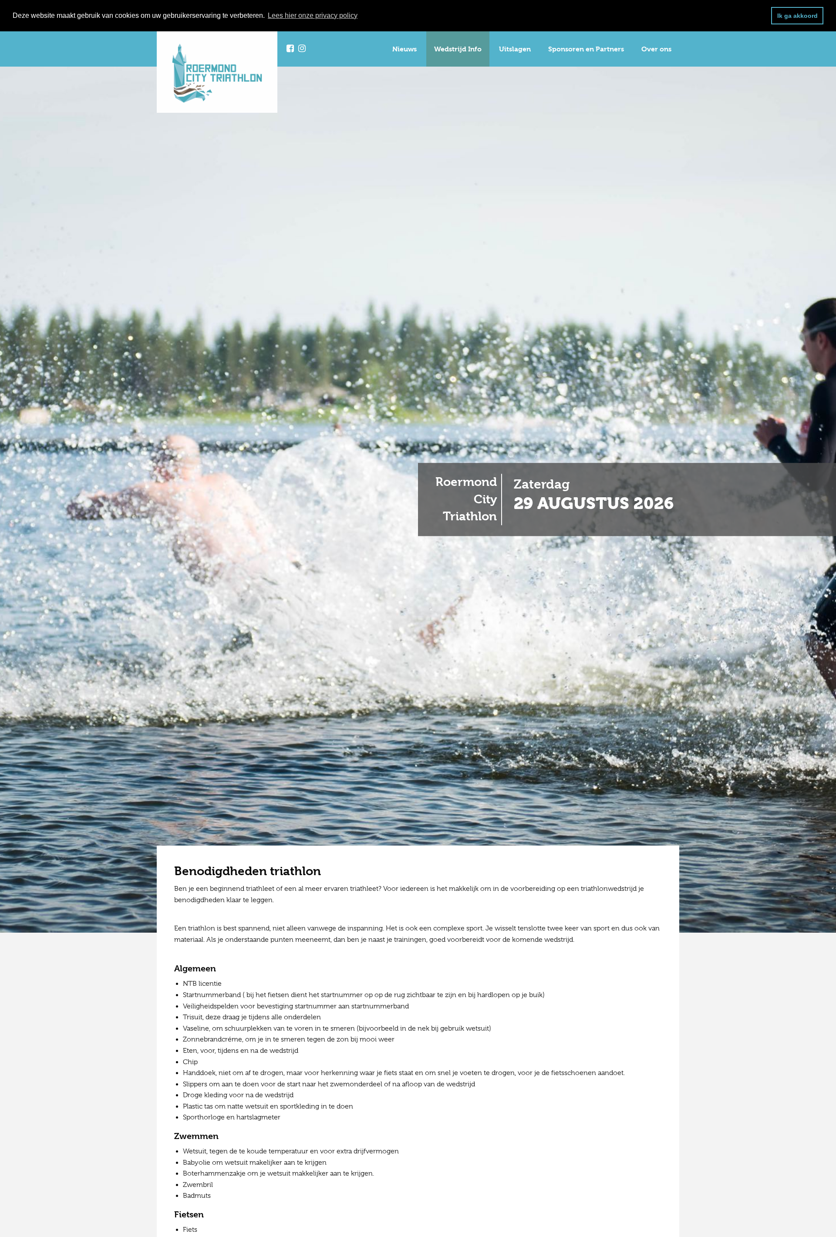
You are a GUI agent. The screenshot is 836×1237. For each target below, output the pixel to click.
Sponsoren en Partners (586, 49)
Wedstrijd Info (458, 49)
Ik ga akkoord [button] (797, 15)
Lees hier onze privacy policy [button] (312, 15)
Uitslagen (515, 49)
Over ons (656, 49)
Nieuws (404, 49)
